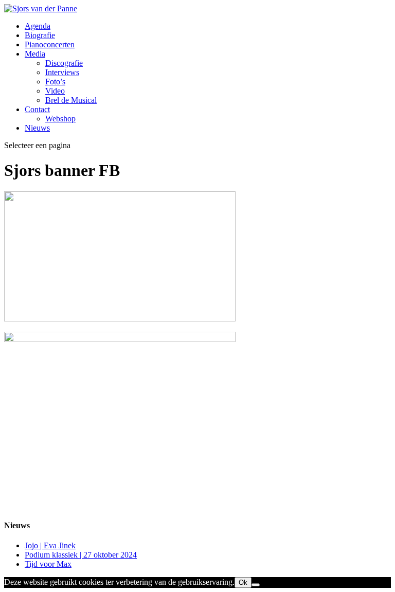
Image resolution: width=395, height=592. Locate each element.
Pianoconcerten (50, 44)
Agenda (37, 26)
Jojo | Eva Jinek (50, 545)
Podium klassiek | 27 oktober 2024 (81, 554)
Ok (243, 582)
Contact (37, 109)
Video (55, 90)
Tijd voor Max (48, 564)
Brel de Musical (71, 100)
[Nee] (256, 584)
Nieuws (37, 127)
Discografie (64, 63)
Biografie (40, 35)
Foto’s (55, 81)
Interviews (62, 72)
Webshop (60, 118)
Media (35, 53)
